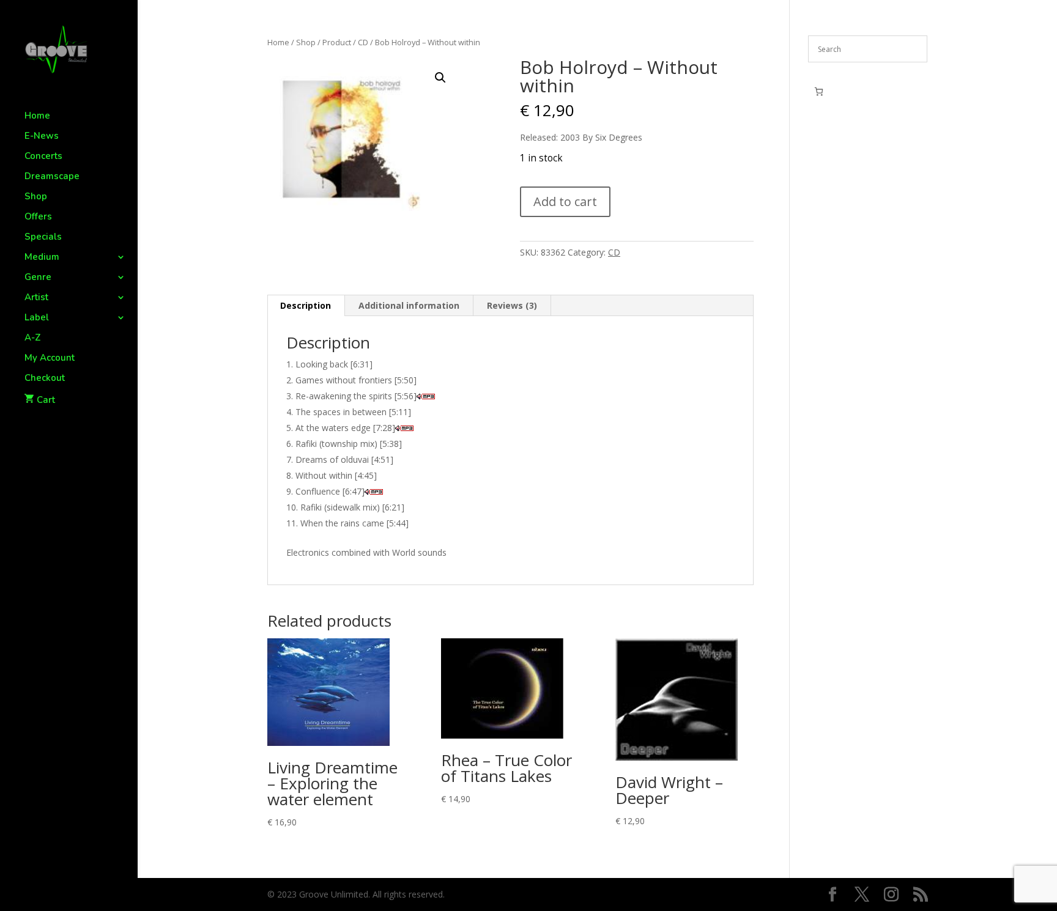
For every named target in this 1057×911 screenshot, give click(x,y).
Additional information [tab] (408, 305)
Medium (41, 258)
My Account (49, 358)
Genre (37, 278)
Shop (35, 197)
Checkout (44, 379)
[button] (440, 78)
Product (336, 42)
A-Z (32, 338)
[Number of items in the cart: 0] (818, 91)
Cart (46, 400)
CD (363, 42)
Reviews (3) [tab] (512, 305)
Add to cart (565, 201)
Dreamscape (52, 177)
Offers (38, 217)
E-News (41, 136)
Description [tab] (305, 305)
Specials (43, 237)
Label (36, 318)
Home (37, 116)
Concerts (43, 157)
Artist (36, 298)
